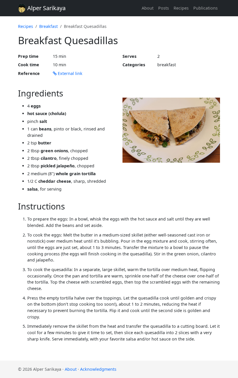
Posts (163, 8)
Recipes (181, 8)
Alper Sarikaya (46, 8)
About (148, 8)
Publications (205, 8)
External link (69, 73)
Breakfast (48, 26)
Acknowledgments (98, 369)
